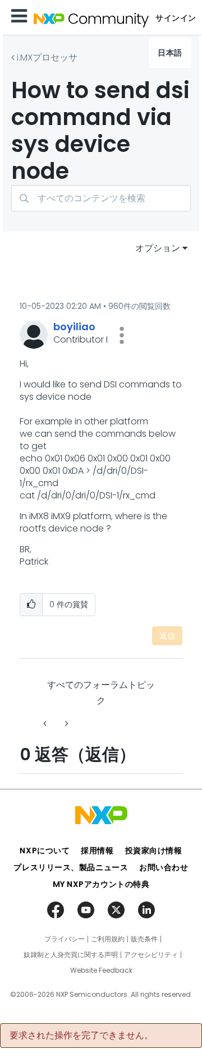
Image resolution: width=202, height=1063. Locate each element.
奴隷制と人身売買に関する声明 (71, 954)
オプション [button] (157, 248)
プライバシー (64, 939)
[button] (122, 335)
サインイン (175, 18)
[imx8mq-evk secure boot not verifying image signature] (66, 723)
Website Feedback (101, 970)
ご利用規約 (108, 939)
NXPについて (45, 850)
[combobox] (101, 198)
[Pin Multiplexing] (46, 723)
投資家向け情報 (153, 850)
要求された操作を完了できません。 (81, 1035)
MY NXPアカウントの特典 (101, 884)
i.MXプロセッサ (47, 57)
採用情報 (97, 850)
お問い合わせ (163, 867)
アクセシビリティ (151, 954)
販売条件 (144, 939)
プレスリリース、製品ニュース (70, 867)
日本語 (170, 52)
